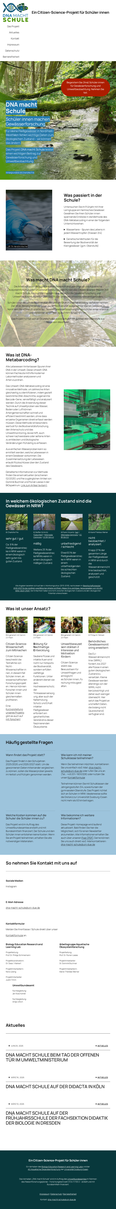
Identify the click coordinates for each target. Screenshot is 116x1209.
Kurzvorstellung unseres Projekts (15, 711)
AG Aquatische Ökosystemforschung (44, 1169)
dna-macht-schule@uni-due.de (81, 769)
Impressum (44, 1194)
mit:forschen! (13, 719)
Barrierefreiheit (69, 1194)
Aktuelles (102, 1045)
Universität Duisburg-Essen (76, 1169)
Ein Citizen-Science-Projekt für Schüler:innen (70, 12)
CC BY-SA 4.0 (48, 537)
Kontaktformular (76, 777)
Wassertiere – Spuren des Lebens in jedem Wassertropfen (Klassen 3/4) (84, 231)
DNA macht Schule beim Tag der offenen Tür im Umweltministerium (52, 1057)
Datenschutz (56, 1194)
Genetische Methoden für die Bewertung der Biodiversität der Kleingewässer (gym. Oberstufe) (81, 242)
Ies (77, 532)
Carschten (38, 534)
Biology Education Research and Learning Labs (62, 1166)
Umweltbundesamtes (76, 1179)
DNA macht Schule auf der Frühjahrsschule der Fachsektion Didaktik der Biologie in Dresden (57, 1118)
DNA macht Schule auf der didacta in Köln (55, 1086)
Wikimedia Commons (69, 534)
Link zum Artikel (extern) (34, 485)
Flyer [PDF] (87, 837)
